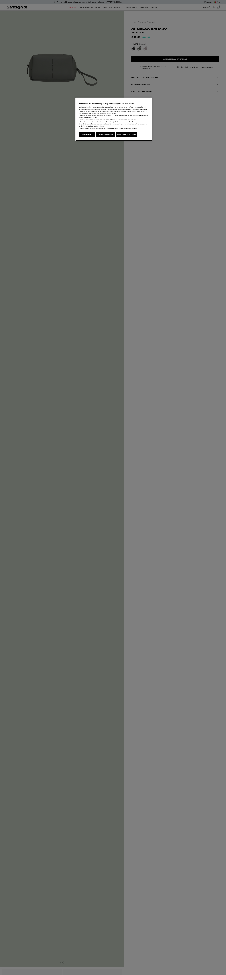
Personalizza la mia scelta (126, 135)
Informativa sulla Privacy (115, 128)
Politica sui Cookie (91, 117)
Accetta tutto (87, 135)
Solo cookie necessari (105, 135)
